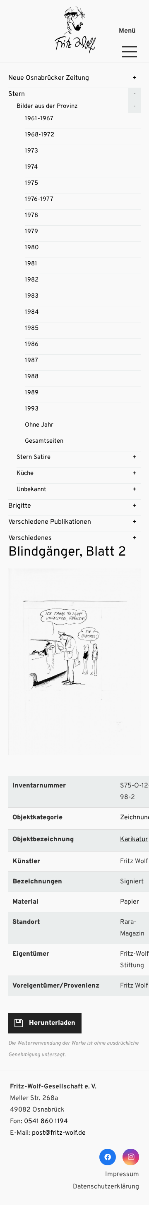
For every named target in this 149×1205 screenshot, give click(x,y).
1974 (31, 167)
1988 (31, 377)
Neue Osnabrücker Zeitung (48, 78)
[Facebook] (107, 1157)
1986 (31, 344)
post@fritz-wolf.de (59, 1133)
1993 (31, 409)
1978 (31, 216)
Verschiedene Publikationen (49, 522)
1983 (31, 296)
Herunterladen (52, 1023)
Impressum (122, 1174)
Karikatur (134, 839)
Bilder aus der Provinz (47, 106)
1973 (31, 151)
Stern (16, 94)
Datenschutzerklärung (106, 1187)
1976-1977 (39, 199)
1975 (31, 183)
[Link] (74, 31)
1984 (31, 312)
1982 (31, 280)
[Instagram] (131, 1157)
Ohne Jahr (39, 425)
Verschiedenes (30, 538)
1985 (31, 328)
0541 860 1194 (46, 1121)
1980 (32, 248)
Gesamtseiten (44, 441)
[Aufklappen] (134, 78)
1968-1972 (39, 135)
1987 (31, 361)
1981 (31, 264)
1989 (31, 393)
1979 (31, 232)
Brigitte (19, 506)
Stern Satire (33, 457)
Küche (25, 473)
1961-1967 (39, 119)
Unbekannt (31, 490)
